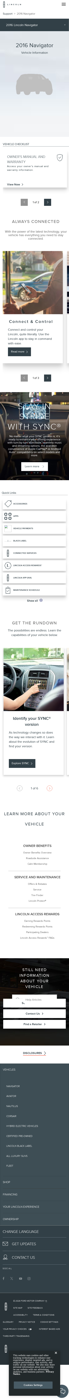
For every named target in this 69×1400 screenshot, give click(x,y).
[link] (35, 186)
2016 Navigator (26, 13)
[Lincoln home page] (7, 1307)
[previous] (24, 202)
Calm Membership (37, 863)
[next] (47, 202)
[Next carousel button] (49, 788)
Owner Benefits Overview (37, 852)
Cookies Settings (33, 1385)
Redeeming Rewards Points (37, 926)
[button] (35, 601)
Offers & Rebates (37, 884)
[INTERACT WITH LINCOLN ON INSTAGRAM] (29, 1278)
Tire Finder (37, 895)
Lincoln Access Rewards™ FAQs (37, 937)
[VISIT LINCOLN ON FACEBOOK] (3, 1278)
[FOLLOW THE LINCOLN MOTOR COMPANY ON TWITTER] (12, 1278)
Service (37, 889)
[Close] (56, 1356)
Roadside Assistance (37, 858)
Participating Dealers (37, 932)
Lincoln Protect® (37, 900)
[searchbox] (40, 1000)
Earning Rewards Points (37, 920)
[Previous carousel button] (19, 788)
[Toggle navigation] (64, 4)
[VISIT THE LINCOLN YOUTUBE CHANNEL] (20, 1278)
